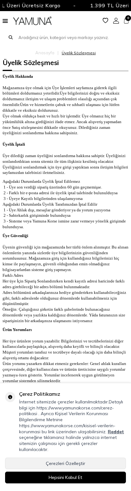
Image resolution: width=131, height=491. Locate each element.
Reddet (116, 432)
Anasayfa (44, 52)
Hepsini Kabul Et (65, 477)
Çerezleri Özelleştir (65, 463)
